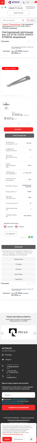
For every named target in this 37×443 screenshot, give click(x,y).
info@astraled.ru (12, 377)
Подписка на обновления (18, 407)
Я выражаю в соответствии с (15, 401)
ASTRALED (7, 348)
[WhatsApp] (29, 237)
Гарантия (18, 279)
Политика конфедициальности (18, 420)
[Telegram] (32, 237)
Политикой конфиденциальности (13, 403)
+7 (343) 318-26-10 (13, 366)
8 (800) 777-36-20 (16, 8)
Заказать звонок (18, 13)
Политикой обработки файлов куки (12, 434)
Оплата (18, 269)
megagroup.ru (23, 422)
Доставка (18, 274)
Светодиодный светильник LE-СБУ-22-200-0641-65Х (21, 47)
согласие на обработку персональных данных (14, 400)
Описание (18, 247)
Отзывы (18, 264)
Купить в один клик (19, 135)
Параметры (18, 259)
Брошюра (10, 226)
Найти (23, 20)
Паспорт (21, 226)
